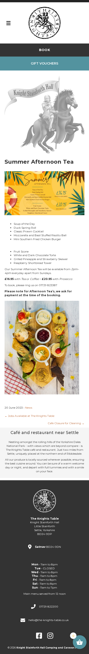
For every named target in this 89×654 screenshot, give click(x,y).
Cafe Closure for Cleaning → (66, 423)
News (28, 407)
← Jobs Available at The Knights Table (29, 416)
